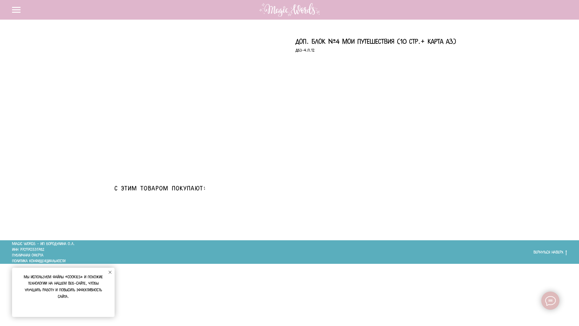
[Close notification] (110, 272)
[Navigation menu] (16, 10)
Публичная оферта (27, 255)
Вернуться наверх (548, 252)
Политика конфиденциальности (38, 260)
